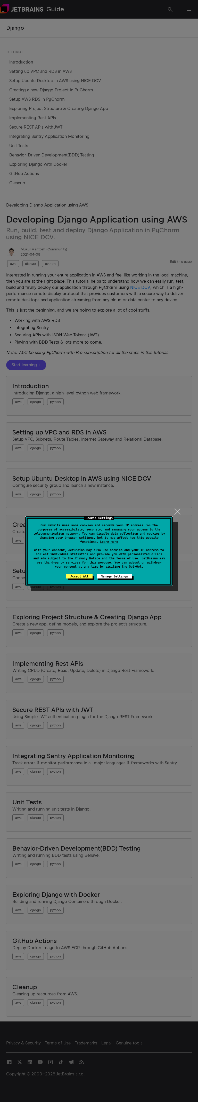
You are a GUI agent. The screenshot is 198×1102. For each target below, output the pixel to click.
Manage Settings (114, 576)
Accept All (79, 576)
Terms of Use (127, 558)
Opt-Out (135, 567)
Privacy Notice (87, 558)
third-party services (62, 562)
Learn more (109, 542)
